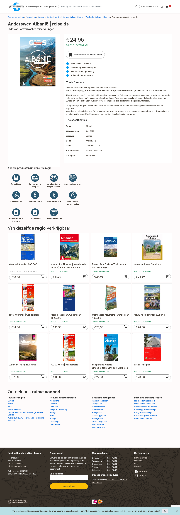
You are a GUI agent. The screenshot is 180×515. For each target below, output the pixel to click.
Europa (41, 17)
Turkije (53, 418)
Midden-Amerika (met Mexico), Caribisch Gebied (25, 413)
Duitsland (54, 407)
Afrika (10, 404)
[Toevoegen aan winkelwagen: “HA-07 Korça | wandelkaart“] (84, 376)
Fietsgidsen (97, 412)
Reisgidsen (31, 17)
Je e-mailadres (56, 474)
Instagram (142, 475)
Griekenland (55, 424)
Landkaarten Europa (143, 418)
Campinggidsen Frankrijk (145, 409)
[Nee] (176, 511)
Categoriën (49, 7)
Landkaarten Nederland (144, 404)
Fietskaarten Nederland (144, 401)
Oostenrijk (54, 421)
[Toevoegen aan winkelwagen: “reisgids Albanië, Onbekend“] (167, 276)
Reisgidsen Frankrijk (143, 412)
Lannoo (89, 136)
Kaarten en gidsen (16, 17)
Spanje (53, 412)
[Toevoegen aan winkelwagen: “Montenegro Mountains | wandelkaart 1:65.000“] (125, 326)
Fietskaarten (97, 409)
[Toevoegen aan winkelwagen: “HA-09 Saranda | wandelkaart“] (43, 326)
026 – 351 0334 (14, 463)
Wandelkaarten (98, 407)
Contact (137, 466)
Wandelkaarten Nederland (145, 407)
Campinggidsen (99, 415)
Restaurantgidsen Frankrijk (145, 415)
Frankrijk (53, 404)
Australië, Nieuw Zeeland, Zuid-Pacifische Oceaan (26, 419)
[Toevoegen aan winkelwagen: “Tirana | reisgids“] (167, 376)
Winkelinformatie (148, 7)
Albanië (106, 17)
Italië (52, 415)
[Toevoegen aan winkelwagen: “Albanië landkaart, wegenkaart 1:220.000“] (84, 326)
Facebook (143, 471)
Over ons (138, 460)
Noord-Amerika (14, 409)
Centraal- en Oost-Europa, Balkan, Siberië (65, 17)
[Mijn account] (162, 6)
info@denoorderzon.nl (18, 466)
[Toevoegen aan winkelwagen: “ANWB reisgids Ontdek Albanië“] (167, 326)
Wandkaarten (98, 424)
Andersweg (91, 141)
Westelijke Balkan (93, 17)
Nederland (54, 401)
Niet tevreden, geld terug (82, 71)
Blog (136, 463)
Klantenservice (140, 458)
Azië (10, 407)
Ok (165, 511)
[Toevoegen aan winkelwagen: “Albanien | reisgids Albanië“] (43, 376)
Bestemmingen (32, 7)
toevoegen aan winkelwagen (88, 54)
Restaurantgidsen (99, 421)
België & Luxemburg (58, 409)
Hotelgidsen (97, 418)
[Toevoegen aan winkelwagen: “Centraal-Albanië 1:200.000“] (43, 276)
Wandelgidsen (98, 427)
